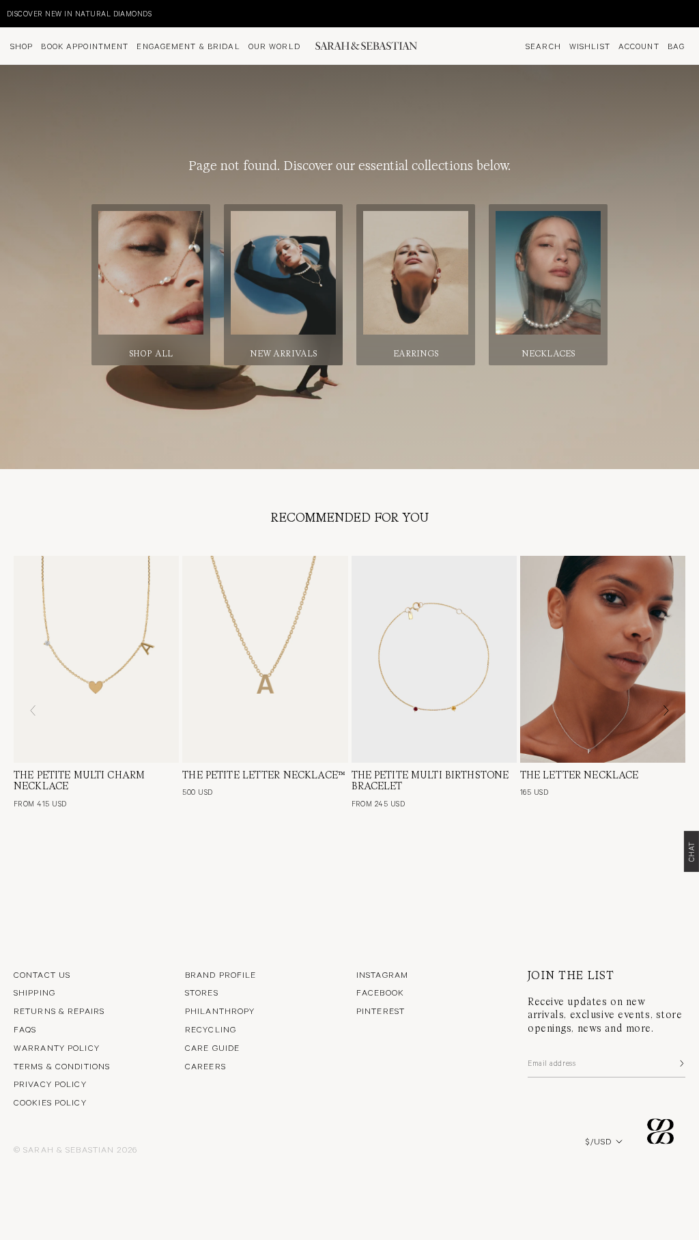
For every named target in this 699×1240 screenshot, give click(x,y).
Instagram (382, 974)
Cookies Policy (50, 1102)
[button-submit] (680, 1063)
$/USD (599, 1141)
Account (638, 46)
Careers (205, 1065)
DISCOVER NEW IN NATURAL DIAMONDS (79, 13)
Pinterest (380, 1010)
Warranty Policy (57, 1047)
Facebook (380, 992)
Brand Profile (221, 974)
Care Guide (212, 1047)
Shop (21, 46)
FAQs (25, 1029)
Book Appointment (84, 46)
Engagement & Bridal (188, 46)
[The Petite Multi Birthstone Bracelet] (434, 659)
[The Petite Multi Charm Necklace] (96, 659)
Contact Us (42, 974)
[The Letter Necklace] (602, 659)
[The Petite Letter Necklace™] (264, 659)
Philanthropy (220, 1010)
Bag (676, 46)
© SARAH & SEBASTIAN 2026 (75, 1149)
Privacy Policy (50, 1083)
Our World (274, 46)
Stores (201, 992)
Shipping (34, 992)
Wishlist (589, 46)
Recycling (210, 1029)
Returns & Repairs (59, 1010)
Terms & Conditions (62, 1065)
